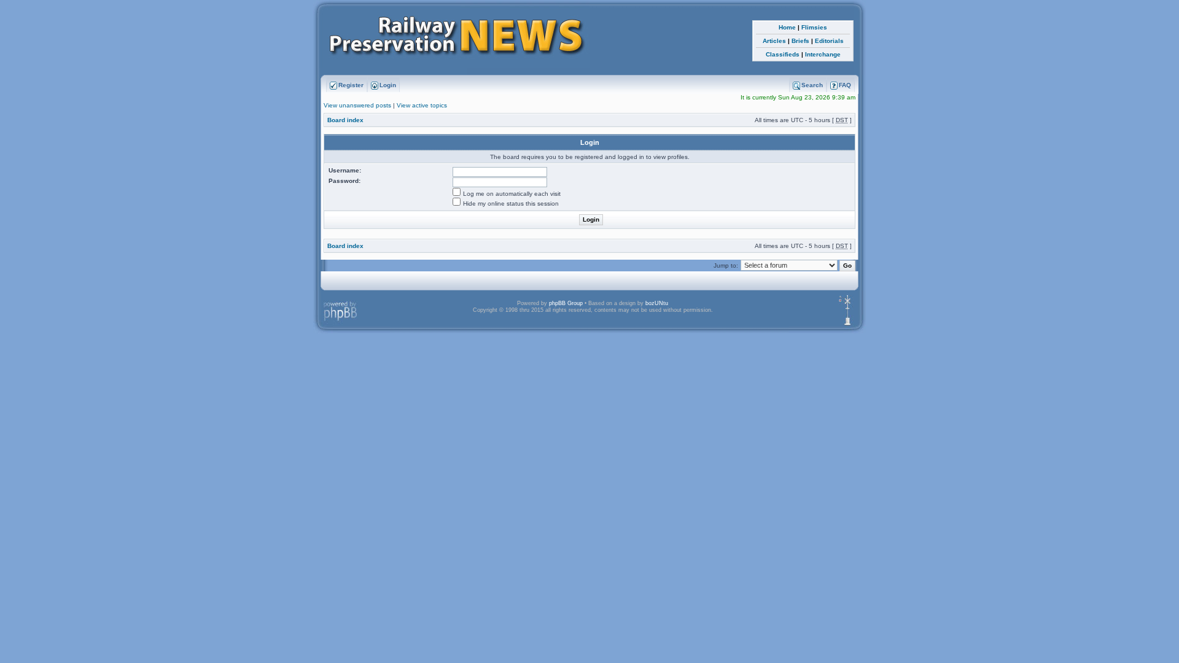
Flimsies (814, 27)
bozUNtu (656, 303)
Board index (345, 120)
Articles (774, 40)
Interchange (823, 54)
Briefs (800, 40)
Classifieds (783, 54)
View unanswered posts (357, 105)
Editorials (829, 40)
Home (787, 27)
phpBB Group (566, 303)
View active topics (422, 105)
